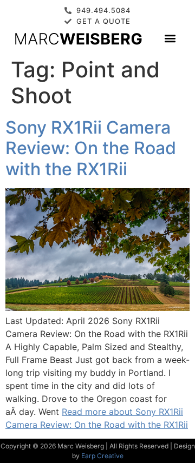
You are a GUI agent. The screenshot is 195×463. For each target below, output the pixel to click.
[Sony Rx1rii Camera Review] (97, 307)
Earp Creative (102, 456)
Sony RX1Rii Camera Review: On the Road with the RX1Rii (90, 148)
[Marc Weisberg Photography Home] (78, 38)
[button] (170, 38)
